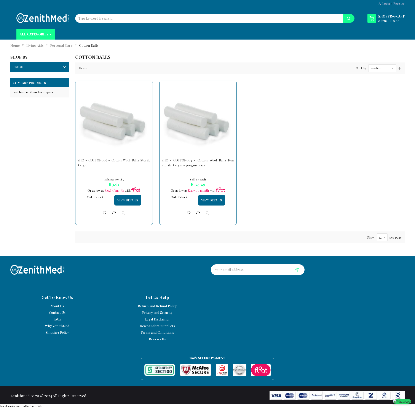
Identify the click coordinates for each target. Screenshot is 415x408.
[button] (104, 213)
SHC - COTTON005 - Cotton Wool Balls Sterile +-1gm (114, 162)
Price (18, 67)
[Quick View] (123, 213)
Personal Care (61, 45)
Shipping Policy (57, 332)
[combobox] (181, 18)
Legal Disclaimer (157, 319)
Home (15, 45)
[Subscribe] (297, 269)
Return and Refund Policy (157, 306)
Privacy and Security (157, 312)
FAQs (57, 319)
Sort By (361, 68)
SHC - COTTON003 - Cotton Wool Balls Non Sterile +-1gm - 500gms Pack (198, 162)
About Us (57, 306)
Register (399, 4)
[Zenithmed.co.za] (42, 18)
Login (386, 4)
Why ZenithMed (57, 326)
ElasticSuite (36, 406)
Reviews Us (157, 339)
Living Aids (34, 45)
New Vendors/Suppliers (157, 326)
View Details (127, 200)
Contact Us (57, 312)
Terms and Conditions (157, 332)
